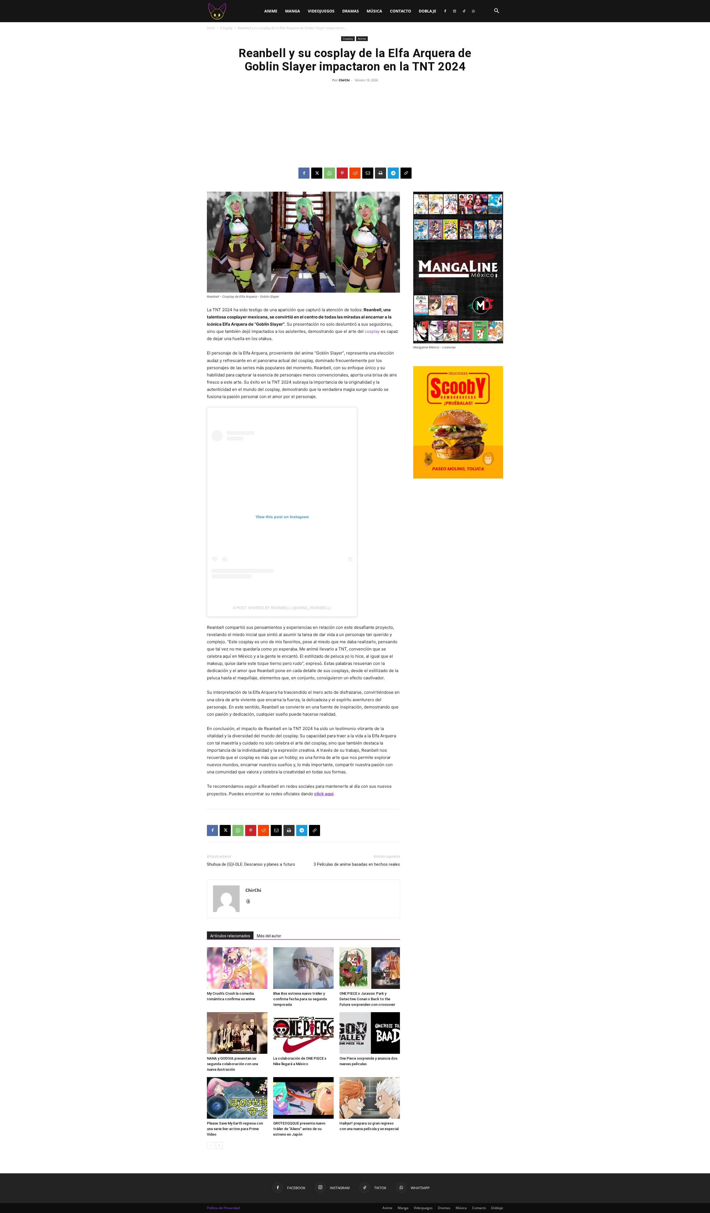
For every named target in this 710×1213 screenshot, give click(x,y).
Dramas (350, 11)
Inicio (211, 28)
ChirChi (344, 80)
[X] (316, 173)
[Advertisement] (355, 126)
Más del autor (269, 936)
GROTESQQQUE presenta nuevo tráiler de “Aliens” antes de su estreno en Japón (299, 1128)
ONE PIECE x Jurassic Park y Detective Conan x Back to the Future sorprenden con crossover (367, 999)
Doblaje (427, 11)
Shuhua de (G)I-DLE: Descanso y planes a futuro (251, 864)
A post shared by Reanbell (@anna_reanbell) (282, 608)
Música (374, 11)
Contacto (400, 11)
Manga (292, 11)
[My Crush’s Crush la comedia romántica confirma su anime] (237, 968)
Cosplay (226, 28)
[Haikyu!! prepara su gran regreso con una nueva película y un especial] (369, 1098)
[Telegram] (393, 173)
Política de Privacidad (223, 1208)
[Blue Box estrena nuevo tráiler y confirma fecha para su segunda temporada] (303, 968)
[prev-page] (210, 1145)
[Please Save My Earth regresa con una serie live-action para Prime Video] (237, 1098)
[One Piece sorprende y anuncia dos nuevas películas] (369, 1033)
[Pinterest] (342, 173)
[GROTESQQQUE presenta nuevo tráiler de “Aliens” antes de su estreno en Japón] (303, 1098)
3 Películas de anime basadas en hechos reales (357, 864)
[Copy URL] (406, 173)
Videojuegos (321, 11)
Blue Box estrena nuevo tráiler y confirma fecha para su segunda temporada (300, 999)
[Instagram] (454, 11)
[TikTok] (464, 11)
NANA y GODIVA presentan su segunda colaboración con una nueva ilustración (232, 1064)
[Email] (367, 173)
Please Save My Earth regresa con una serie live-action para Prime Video (235, 1128)
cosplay (372, 331)
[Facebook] (445, 11)
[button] (496, 11)
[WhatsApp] (473, 11)
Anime (270, 11)
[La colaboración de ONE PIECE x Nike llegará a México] (303, 1033)
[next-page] (219, 1145)
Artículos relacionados (230, 936)
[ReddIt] (355, 173)
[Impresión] (380, 173)
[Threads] (250, 901)
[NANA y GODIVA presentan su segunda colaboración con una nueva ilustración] (237, 1033)
